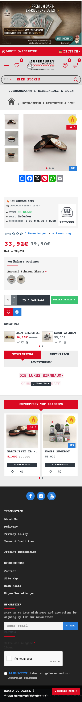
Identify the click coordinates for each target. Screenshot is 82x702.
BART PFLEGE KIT (28, 333)
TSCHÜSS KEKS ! (67, 691)
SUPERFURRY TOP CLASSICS (41, 404)
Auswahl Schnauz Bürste (25, 272)
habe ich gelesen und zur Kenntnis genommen (39, 676)
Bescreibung (22, 354)
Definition (59, 354)
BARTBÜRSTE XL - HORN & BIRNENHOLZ (23, 451)
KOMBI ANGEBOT (65, 333)
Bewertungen (41, 362)
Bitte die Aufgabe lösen (18, 645)
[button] (46, 168)
